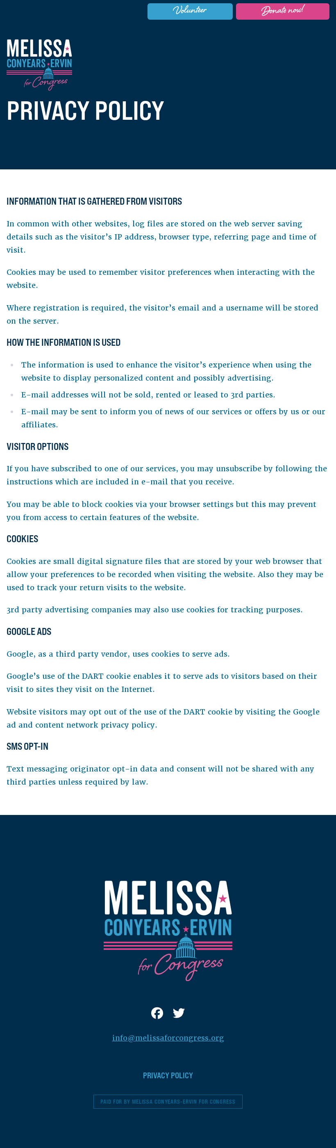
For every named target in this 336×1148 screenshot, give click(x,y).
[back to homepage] (39, 65)
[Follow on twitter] (178, 1013)
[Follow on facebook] (157, 1013)
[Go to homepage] (168, 931)
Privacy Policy (168, 1075)
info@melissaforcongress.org (168, 1038)
